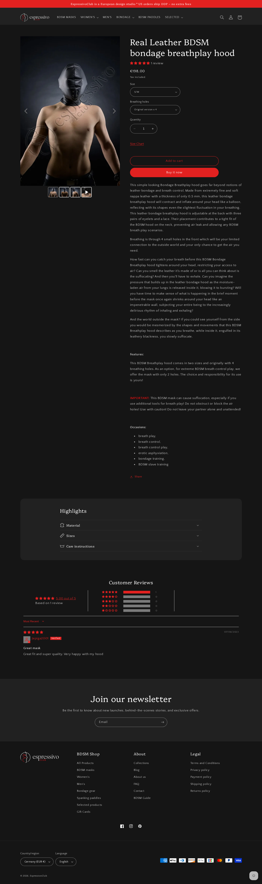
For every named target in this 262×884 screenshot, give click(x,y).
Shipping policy (200, 784)
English (64, 861)
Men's (81, 784)
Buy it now (174, 172)
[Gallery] (70, 117)
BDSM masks (85, 770)
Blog (137, 770)
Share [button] (138, 476)
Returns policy (200, 791)
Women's (83, 777)
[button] (89, 17)
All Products (85, 763)
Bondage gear (86, 791)
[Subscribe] (162, 722)
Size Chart (137, 144)
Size (132, 84)
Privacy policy (200, 770)
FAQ (136, 784)
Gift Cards (83, 811)
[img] (33, 632)
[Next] (114, 111)
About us (140, 777)
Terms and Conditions (205, 763)
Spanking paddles (89, 798)
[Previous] (25, 111)
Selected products (89, 805)
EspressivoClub (38, 876)
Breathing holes (139, 101)
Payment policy (201, 777)
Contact (139, 791)
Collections (141, 763)
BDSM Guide (142, 798)
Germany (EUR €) (35, 861)
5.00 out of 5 (66, 598)
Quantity (135, 119)
